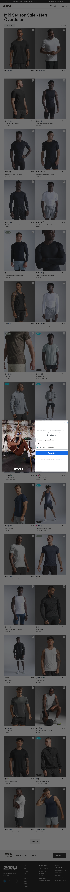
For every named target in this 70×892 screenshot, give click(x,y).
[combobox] (38, 447)
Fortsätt (51, 453)
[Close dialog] (66, 422)
